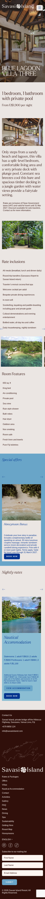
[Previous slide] (3, 477)
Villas (4, 785)
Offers (4, 781)
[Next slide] (41, 477)
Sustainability (8, 821)
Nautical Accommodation (13, 789)
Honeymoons (8, 833)
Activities (6, 797)
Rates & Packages (10, 777)
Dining (5, 813)
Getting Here (7, 825)
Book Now (12, 556)
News (4, 809)
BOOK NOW (12, 696)
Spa (4, 817)
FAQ (4, 805)
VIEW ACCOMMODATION (18, 688)
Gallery (5, 801)
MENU (39, 8)
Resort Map (7, 829)
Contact (5, 793)
